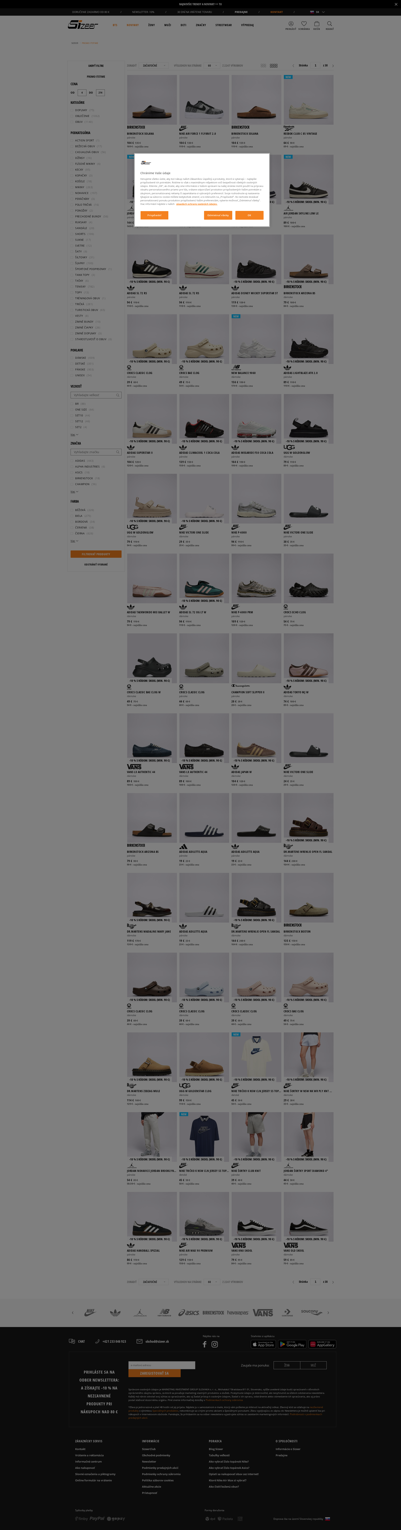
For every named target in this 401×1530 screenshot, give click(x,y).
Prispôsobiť (154, 215)
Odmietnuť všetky (218, 215)
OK (249, 215)
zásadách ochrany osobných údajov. (196, 203)
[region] (202, 190)
